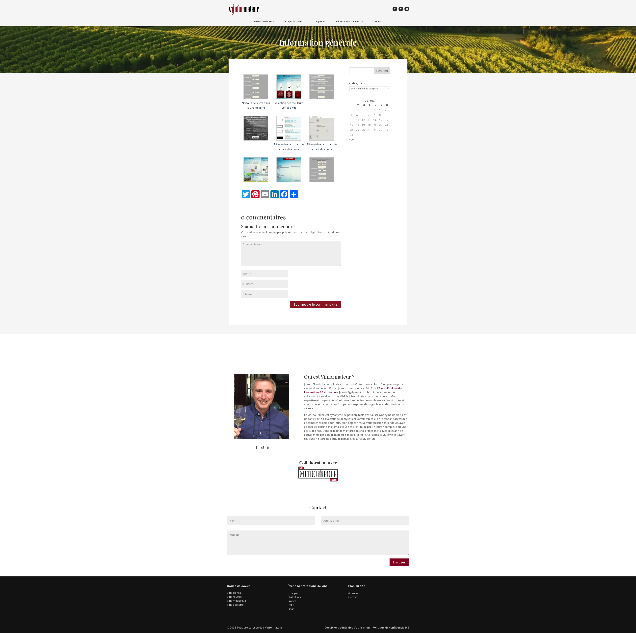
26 (363, 130)
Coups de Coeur (293, 21)
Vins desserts (235, 605)
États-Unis (294, 597)
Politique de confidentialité (390, 627)
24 (351, 130)
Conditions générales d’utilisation (347, 627)
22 (380, 125)
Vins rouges (234, 597)
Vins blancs (234, 593)
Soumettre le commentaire (316, 304)
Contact (378, 21)
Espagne (293, 593)
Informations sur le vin (348, 21)
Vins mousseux (236, 601)
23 (386, 125)
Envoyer (399, 562)
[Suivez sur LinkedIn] (406, 9)
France (292, 601)
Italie (291, 605)
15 (380, 120)
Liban (291, 609)
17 (351, 125)
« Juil (352, 139)
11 (357, 120)
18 (357, 125)
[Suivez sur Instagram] (400, 9)
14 (374, 120)
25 (357, 130)
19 (363, 125)
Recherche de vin (262, 21)
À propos (321, 21)
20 (369, 125)
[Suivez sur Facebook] (395, 9)
